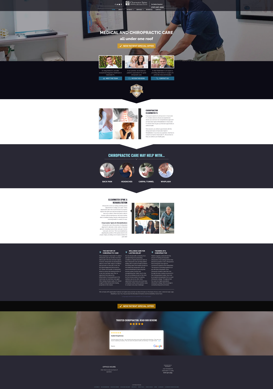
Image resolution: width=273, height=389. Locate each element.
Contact (158, 9)
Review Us (149, 9)
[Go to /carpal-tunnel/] (146, 173)
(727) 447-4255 (157, 7)
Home (113, 9)
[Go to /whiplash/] (165, 173)
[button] (124, 9)
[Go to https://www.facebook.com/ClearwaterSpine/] (115, 5)
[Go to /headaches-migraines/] (126, 173)
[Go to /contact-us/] (109, 369)
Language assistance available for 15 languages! (136, 296)
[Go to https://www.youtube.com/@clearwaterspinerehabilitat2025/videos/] (119, 5)
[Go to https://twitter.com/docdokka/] (117, 5)
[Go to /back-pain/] (107, 173)
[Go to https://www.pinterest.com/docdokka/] (121, 5)
